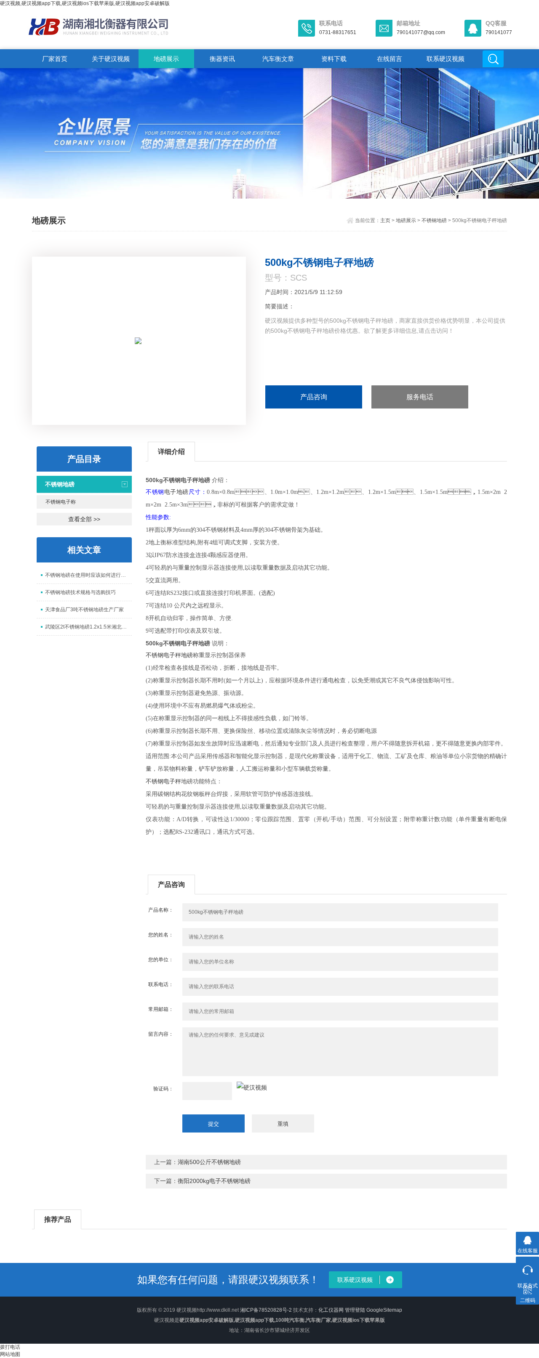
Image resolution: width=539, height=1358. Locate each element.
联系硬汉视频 (445, 58)
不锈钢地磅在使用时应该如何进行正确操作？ (88, 575)
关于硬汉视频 (111, 58)
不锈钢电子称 (60, 502)
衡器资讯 (222, 58)
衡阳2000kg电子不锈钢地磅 (214, 1181)
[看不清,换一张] (252, 1087)
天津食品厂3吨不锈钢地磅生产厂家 (84, 610)
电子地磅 (176, 492)
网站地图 (10, 1354)
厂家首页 (54, 58)
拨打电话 (10, 1347)
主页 (385, 220)
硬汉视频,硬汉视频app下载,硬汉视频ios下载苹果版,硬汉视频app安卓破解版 (85, 3)
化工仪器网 (331, 1310)
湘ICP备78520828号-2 (266, 1310)
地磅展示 (166, 58)
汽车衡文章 (278, 58)
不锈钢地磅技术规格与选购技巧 (80, 592)
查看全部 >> (84, 519)
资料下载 (334, 58)
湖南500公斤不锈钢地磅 (209, 1162)
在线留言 (389, 58)
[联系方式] (527, 1268)
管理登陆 (355, 1310)
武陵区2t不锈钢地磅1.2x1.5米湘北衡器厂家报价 (88, 627)
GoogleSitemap (384, 1310)
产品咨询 (313, 397)
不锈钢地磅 (434, 220)
